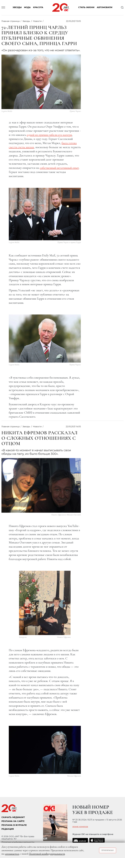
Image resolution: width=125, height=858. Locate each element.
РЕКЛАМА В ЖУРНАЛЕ (14, 825)
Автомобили (104, 7)
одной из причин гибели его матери (49, 135)
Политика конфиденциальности (17, 842)
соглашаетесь (12, 853)
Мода (27, 7)
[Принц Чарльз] (45, 338)
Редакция (7, 829)
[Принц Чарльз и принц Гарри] (45, 214)
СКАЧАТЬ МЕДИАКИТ (13, 817)
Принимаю (107, 850)
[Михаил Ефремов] (45, 750)
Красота (38, 7)
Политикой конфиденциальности (47, 853)
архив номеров (80, 827)
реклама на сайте (13, 821)
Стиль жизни (86, 7)
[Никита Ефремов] (45, 603)
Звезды (17, 7)
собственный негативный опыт (59, 168)
